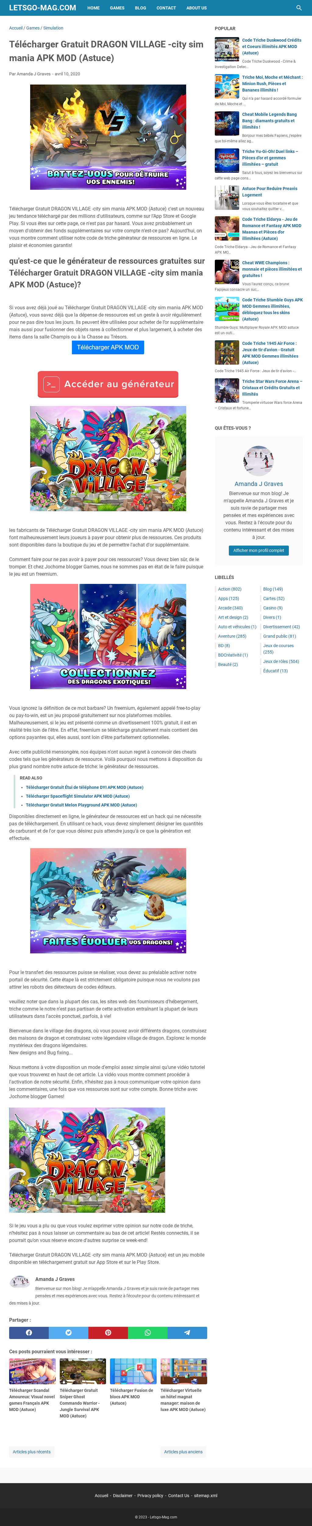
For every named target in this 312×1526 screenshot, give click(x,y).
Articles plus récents (32, 1451)
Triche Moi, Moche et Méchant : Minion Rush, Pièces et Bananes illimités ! (272, 83)
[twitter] (68, 1333)
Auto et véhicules (237, 626)
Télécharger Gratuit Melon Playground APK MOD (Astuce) (81, 805)
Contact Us (178, 1495)
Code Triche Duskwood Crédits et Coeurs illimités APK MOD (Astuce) (271, 46)
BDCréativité (233, 655)
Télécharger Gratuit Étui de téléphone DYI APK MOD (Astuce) (85, 787)
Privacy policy (150, 1495)
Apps (228, 598)
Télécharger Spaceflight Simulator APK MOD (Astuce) (78, 796)
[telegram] (187, 1333)
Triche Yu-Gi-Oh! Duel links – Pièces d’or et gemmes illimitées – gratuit (270, 158)
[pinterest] (108, 1333)
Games (117, 7)
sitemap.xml (205, 1495)
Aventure (232, 636)
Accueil (101, 1495)
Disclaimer (123, 1495)
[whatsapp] (148, 1333)
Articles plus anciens (183, 1451)
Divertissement (281, 626)
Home (93, 7)
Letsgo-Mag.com (42, 7)
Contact (166, 7)
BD (224, 645)
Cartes (274, 598)
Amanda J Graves (259, 483)
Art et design (233, 617)
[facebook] (29, 1333)
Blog (140, 7)
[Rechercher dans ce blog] (299, 8)
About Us (196, 7)
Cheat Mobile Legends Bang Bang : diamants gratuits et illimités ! (269, 121)
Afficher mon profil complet (258, 550)
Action (230, 589)
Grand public (279, 636)
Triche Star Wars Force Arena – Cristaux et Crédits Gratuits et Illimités (272, 388)
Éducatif (275, 670)
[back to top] (300, 1512)
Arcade (230, 607)
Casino (273, 607)
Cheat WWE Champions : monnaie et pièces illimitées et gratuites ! (272, 269)
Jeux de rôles (281, 661)
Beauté (228, 664)
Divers (272, 617)
